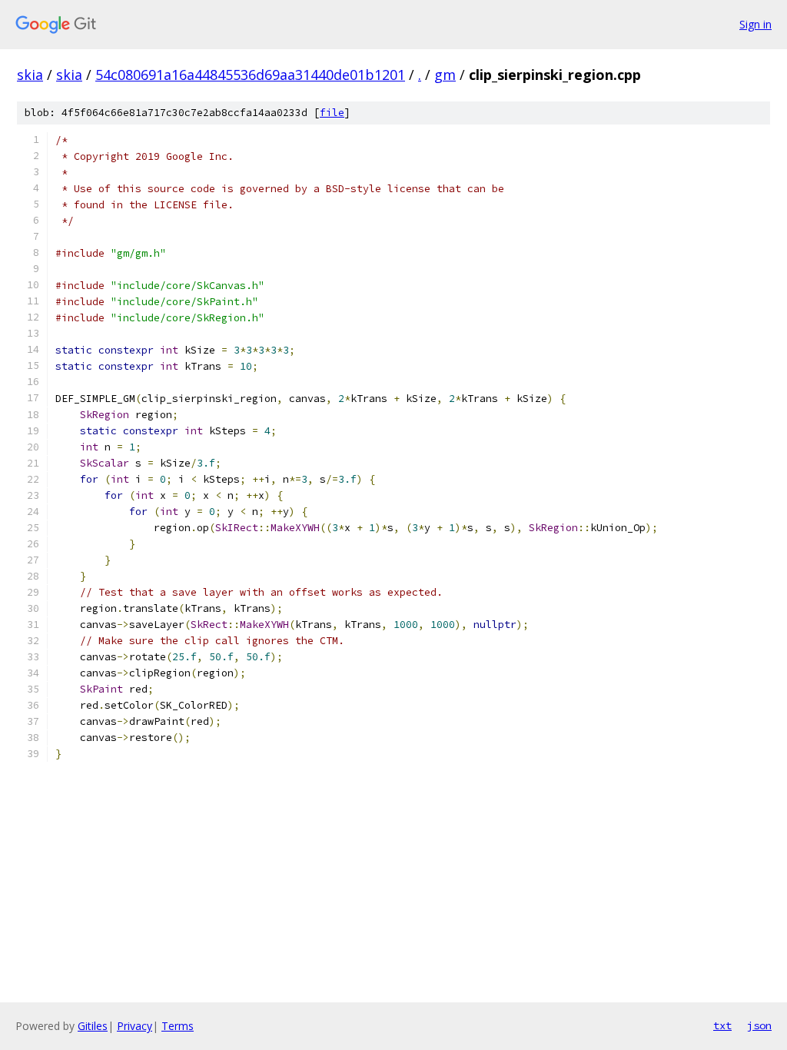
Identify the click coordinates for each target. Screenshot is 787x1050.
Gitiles (93, 1025)
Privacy (134, 1025)
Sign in (755, 24)
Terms (177, 1025)
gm (445, 74)
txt (722, 1025)
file (332, 112)
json (759, 1025)
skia (30, 74)
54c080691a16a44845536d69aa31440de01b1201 (250, 74)
